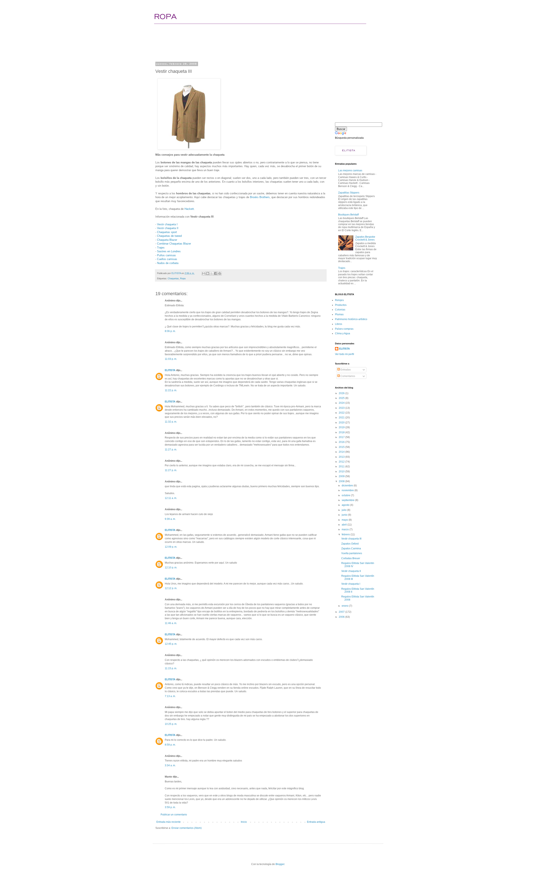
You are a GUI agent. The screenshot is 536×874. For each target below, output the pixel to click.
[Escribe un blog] (208, 273)
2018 (342, 432)
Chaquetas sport (167, 232)
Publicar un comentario (174, 814)
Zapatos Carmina (351, 548)
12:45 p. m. (171, 643)
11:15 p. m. (171, 668)
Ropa (183, 278)
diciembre (348, 485)
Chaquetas (173, 278)
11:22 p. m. (171, 390)
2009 (342, 476)
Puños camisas (166, 255)
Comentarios (347, 376)
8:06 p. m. (170, 331)
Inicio (244, 821)
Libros (338, 324)
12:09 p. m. (171, 546)
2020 (342, 422)
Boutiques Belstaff (348, 214)
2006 (342, 616)
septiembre (348, 500)
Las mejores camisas (350, 170)
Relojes (339, 300)
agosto (346, 505)
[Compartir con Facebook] (216, 273)
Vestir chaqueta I (167, 224)
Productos (341, 305)
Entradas (345, 369)
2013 (342, 456)
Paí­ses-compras (344, 328)
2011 (342, 466)
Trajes (161, 247)
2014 (342, 451)
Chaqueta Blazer (167, 239)
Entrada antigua (316, 821)
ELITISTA (170, 370)
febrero (346, 534)
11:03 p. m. (171, 359)
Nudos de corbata (167, 263)
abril (344, 524)
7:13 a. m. (170, 696)
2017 (342, 437)
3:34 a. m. (170, 765)
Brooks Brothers (260, 197)
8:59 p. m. (170, 744)
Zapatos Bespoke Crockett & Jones (365, 238)
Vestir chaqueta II (167, 228)
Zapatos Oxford (350, 543)
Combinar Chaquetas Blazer (174, 243)
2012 (342, 461)
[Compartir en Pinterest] (220, 273)
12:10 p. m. (171, 567)
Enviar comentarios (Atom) (186, 828)
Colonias (340, 309)
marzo (345, 529)
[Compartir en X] (212, 273)
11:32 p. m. (171, 421)
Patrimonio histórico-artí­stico (351, 319)
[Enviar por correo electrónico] (204, 273)
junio (345, 514)
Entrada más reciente (168, 821)
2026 (342, 393)
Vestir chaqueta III (351, 538)
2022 (342, 412)
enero (345, 605)
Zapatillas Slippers (348, 192)
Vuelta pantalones (351, 553)
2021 (342, 417)
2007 (342, 611)
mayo (345, 519)
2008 (342, 481)
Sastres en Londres (169, 251)
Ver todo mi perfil (344, 354)
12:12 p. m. (171, 588)
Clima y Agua (342, 333)
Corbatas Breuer (350, 558)
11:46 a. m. (171, 623)
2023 (342, 407)
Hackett (189, 208)
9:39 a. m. (170, 519)
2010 (342, 471)
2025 (342, 398)
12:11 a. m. (171, 498)
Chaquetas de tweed (169, 235)
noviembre (348, 490)
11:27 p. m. (171, 449)
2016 (342, 442)
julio (344, 510)
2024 (342, 402)
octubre (346, 495)
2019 (342, 427)
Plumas (339, 314)
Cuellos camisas (167, 259)
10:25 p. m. (171, 724)
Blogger (280, 864)
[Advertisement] (235, 45)
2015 (342, 447)
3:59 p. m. (170, 807)
